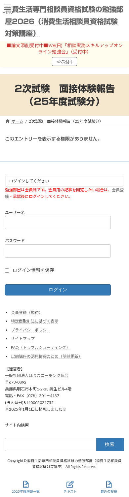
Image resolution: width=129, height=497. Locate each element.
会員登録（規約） (27, 312)
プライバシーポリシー (31, 329)
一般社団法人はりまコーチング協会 (36, 375)
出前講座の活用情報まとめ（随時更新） (46, 356)
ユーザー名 (15, 212)
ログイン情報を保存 (33, 270)
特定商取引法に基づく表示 (35, 321)
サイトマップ (23, 338)
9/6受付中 (64, 61)
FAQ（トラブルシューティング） (40, 347)
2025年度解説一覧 (26, 491)
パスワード (15, 240)
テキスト (70, 491)
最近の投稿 (109, 491)
